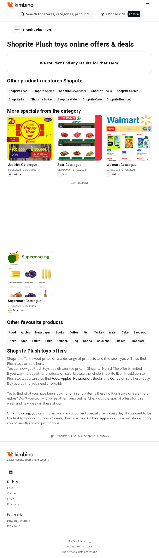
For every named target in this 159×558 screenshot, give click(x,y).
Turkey (99, 332)
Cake (125, 332)
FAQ (10, 488)
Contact (12, 493)
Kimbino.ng (21, 413)
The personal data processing (79, 552)
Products (13, 504)
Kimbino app (96, 418)
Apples (25, 332)
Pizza (12, 341)
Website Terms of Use (80, 546)
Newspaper (43, 332)
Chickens (103, 341)
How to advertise (18, 521)
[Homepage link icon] (52, 436)
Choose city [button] (115, 14)
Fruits (36, 341)
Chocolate (137, 341)
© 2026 (79, 541)
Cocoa (87, 341)
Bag (75, 341)
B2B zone (13, 526)
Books (59, 332)
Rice (24, 341)
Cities (10, 499)
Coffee (73, 332)
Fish (86, 332)
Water (113, 332)
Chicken (119, 341)
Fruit (48, 341)
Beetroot (140, 332)
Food (12, 332)
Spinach (62, 341)
